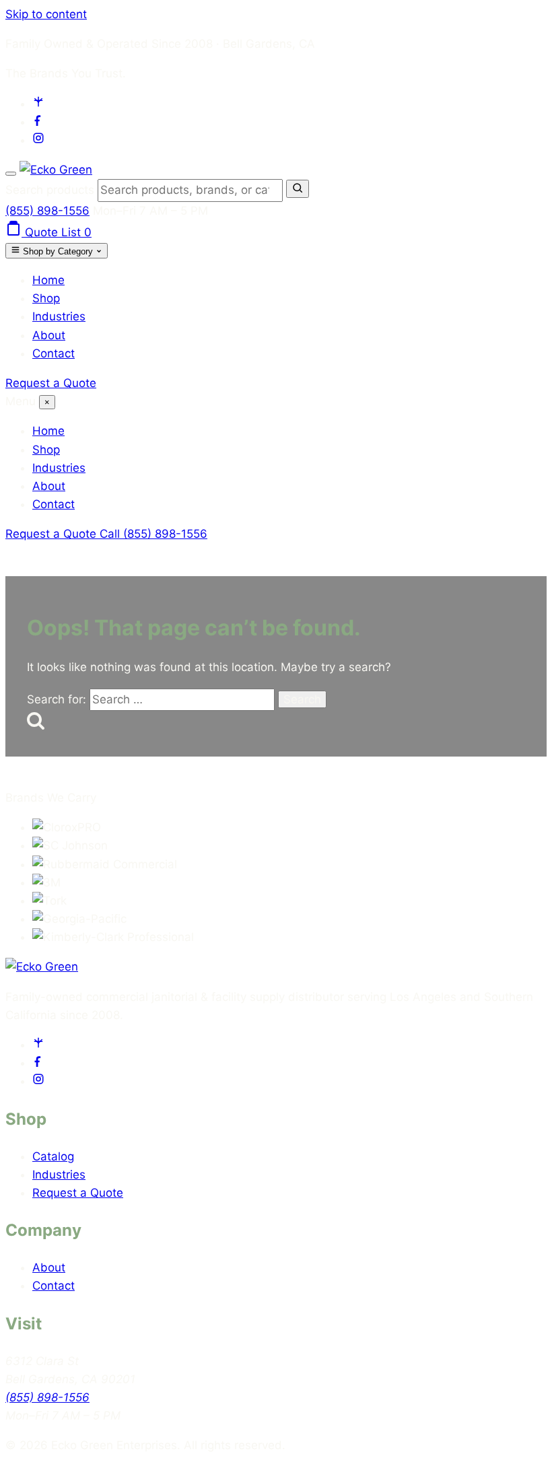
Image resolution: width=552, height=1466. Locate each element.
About (48, 335)
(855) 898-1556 (47, 210)
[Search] (297, 189)
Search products (51, 190)
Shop (46, 298)
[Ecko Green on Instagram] (38, 140)
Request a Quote (50, 383)
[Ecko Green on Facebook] (38, 122)
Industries (58, 316)
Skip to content (46, 14)
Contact (53, 353)
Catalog (53, 1156)
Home (48, 280)
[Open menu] (10, 174)
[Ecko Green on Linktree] (38, 103)
